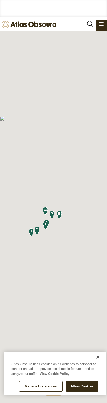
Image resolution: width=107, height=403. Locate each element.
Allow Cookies (82, 386)
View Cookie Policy (54, 374)
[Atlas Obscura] (30, 24)
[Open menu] (101, 24)
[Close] (97, 357)
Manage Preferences (40, 386)
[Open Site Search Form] (90, 24)
